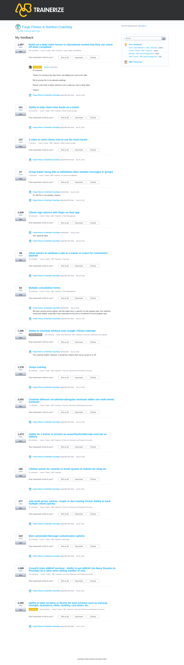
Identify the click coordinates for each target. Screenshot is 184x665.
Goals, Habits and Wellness (73, 50)
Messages (66, 539)
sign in (143, 26)
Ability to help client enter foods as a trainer (54, 107)
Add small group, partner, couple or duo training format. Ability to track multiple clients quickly (70, 502)
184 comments (45, 609)
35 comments (33, 216)
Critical (94, 57)
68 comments (33, 440)
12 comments (33, 259)
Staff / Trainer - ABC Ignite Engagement (143, 57)
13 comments (33, 111)
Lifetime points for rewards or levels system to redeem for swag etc (67, 469)
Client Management (69, 216)
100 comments (33, 50)
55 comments (33, 370)
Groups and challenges (69, 175)
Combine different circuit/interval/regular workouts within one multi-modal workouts (71, 400)
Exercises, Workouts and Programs (95, 335)
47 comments (33, 507)
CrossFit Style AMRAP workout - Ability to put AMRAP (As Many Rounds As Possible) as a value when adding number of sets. (72, 569)
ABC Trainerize (135, 62)
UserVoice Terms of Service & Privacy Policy (92, 659)
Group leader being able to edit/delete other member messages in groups (71, 172)
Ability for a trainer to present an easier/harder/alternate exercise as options (68, 435)
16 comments (33, 291)
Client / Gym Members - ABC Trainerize (69, 335)
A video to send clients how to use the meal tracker (58, 139)
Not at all (66, 57)
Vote (20, 51)
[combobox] (144, 38)
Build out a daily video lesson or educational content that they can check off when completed (71, 45)
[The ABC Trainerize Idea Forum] (39, 10)
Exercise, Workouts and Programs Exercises (77, 370)
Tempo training (37, 367)
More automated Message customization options (57, 536)
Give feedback (135, 44)
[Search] (164, 38)
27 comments (33, 472)
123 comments (33, 574)
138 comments (49, 335)
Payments (66, 259)
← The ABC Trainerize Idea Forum (27, 31)
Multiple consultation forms (44, 287)
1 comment (32, 143)
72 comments (33, 405)
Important (80, 57)
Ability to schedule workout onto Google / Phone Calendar (62, 330)
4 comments (33, 175)
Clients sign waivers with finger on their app (54, 212)
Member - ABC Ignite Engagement (141, 54)
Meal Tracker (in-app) (70, 111)
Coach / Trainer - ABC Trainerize (51, 50)
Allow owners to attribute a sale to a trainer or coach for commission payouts (68, 254)
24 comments (33, 539)
